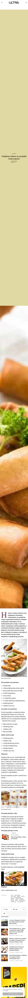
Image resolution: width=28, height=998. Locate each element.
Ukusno (14, 153)
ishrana (23, 896)
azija (12, 895)
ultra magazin (22, 900)
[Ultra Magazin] (14, 2)
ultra (16, 900)
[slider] (7, 884)
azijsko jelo (13, 896)
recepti (12, 899)
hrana (18, 896)
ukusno (12, 900)
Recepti (12, 835)
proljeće (12, 898)
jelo (11, 897)
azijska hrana (17, 895)
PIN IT (15, 658)
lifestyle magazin (17, 897)
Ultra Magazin (14, 161)
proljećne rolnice (19, 898)
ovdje (6, 990)
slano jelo (21, 899)
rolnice (16, 899)
